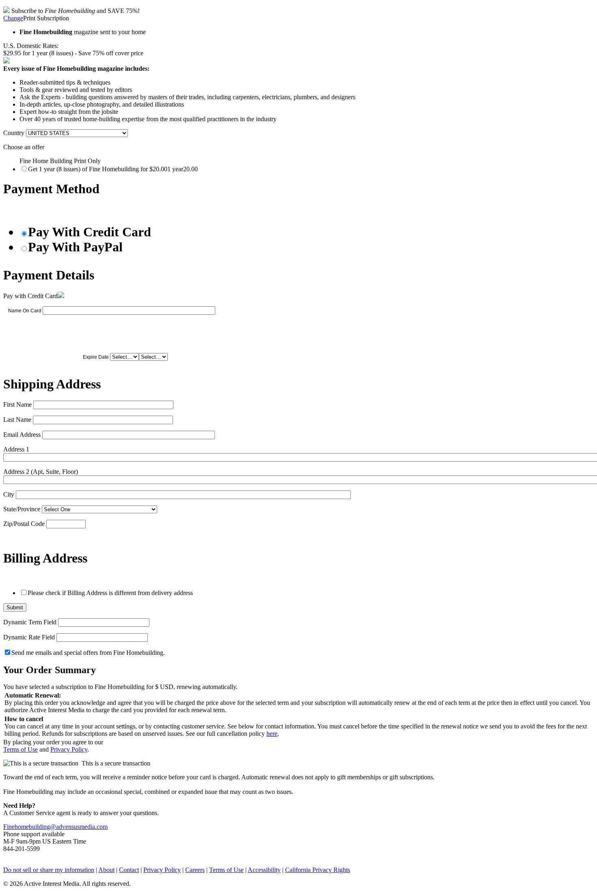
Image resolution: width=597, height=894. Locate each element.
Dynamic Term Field (29, 622)
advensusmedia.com (82, 826)
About (106, 869)
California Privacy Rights (317, 869)
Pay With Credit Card (89, 232)
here (271, 733)
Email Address (22, 434)
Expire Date (96, 357)
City (8, 494)
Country (13, 132)
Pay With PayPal (75, 247)
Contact (129, 869)
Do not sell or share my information (48, 869)
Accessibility (264, 869)
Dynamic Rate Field (29, 637)
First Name (17, 404)
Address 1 (16, 449)
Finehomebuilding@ (29, 826)
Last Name (17, 419)
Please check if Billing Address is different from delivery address (110, 592)
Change (13, 18)
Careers (195, 869)
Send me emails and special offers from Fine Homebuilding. (88, 652)
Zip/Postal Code (24, 523)
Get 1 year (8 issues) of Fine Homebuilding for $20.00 (113, 169)
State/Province (21, 509)
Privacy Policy (68, 749)
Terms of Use (20, 749)
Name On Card (24, 311)
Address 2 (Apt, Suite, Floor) (40, 471)
